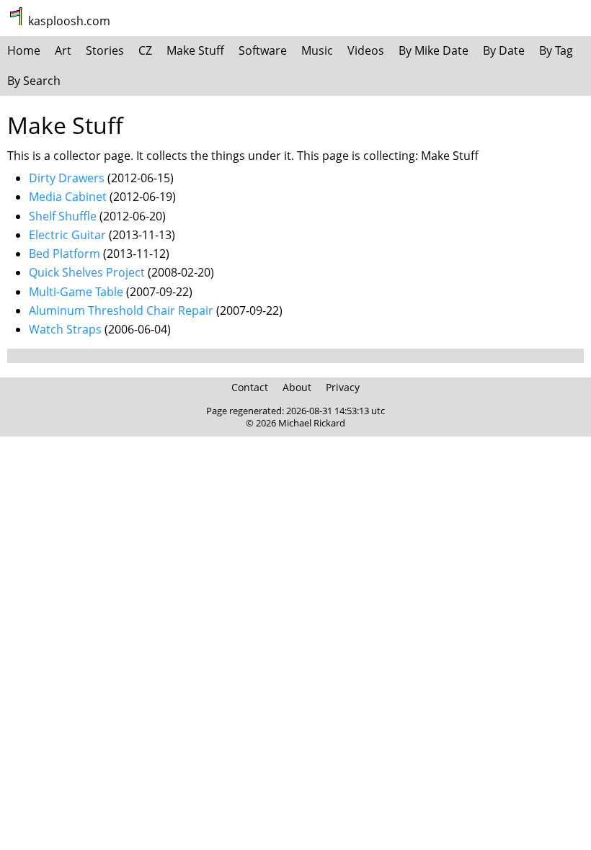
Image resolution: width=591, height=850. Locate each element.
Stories (105, 50)
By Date (504, 50)
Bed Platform (64, 253)
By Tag (556, 50)
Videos (365, 50)
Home (23, 50)
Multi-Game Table (76, 292)
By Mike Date (433, 50)
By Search (34, 81)
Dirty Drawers (67, 178)
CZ (145, 50)
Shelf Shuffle (63, 216)
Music (317, 50)
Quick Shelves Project (87, 272)
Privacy (343, 387)
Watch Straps (65, 329)
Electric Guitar (67, 235)
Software (263, 50)
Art (63, 50)
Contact (249, 387)
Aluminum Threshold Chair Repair (121, 310)
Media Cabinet (68, 197)
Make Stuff (195, 50)
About (297, 387)
